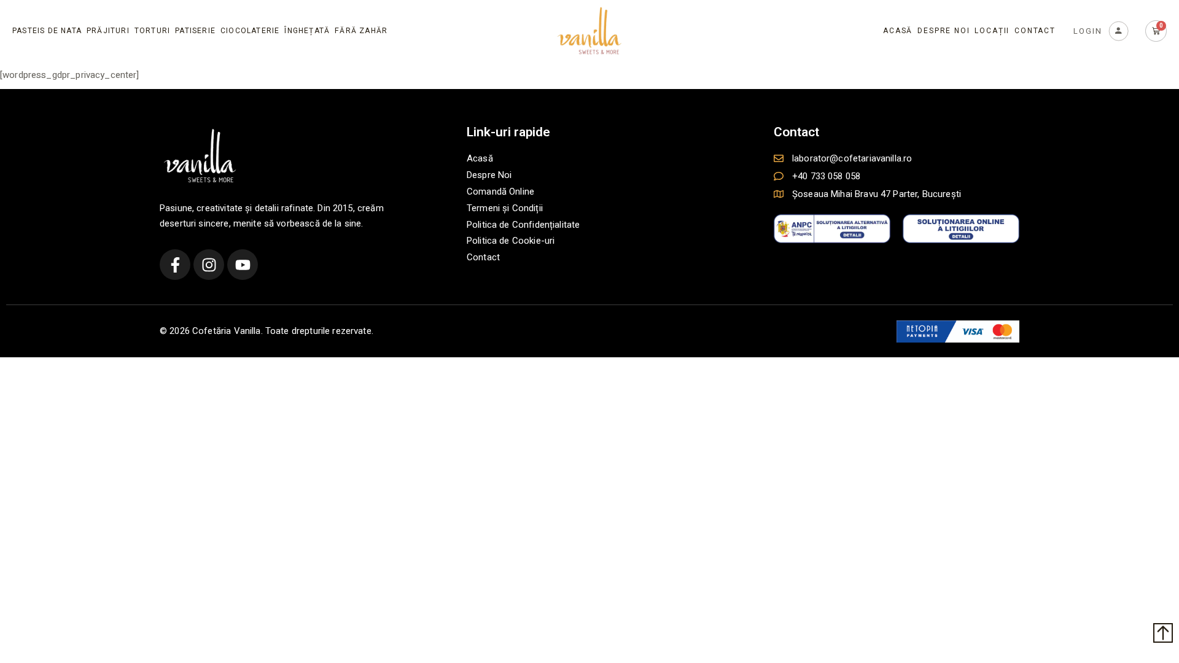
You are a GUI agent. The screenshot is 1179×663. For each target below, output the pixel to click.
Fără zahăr (361, 30)
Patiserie (195, 30)
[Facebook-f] (175, 264)
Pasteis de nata (47, 30)
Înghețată (307, 30)
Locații (992, 30)
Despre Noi (943, 30)
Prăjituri (108, 30)
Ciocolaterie (249, 30)
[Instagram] (208, 264)
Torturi (152, 30)
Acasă (897, 30)
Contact (1035, 30)
